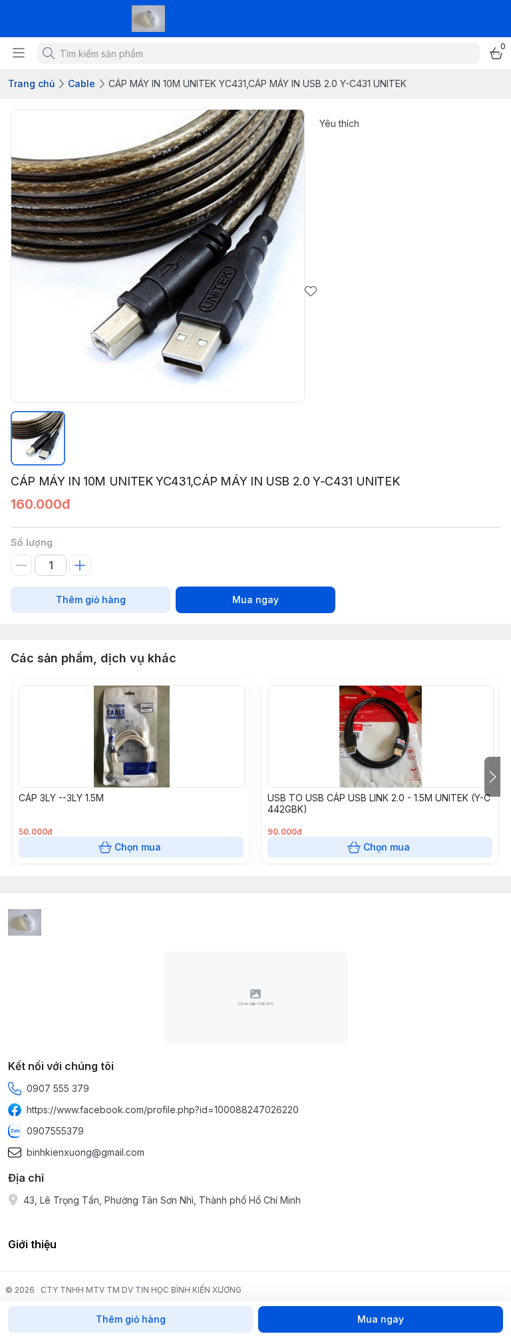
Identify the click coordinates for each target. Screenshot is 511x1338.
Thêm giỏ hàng (91, 599)
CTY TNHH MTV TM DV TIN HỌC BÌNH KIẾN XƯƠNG (141, 1290)
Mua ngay (255, 599)
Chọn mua (137, 847)
